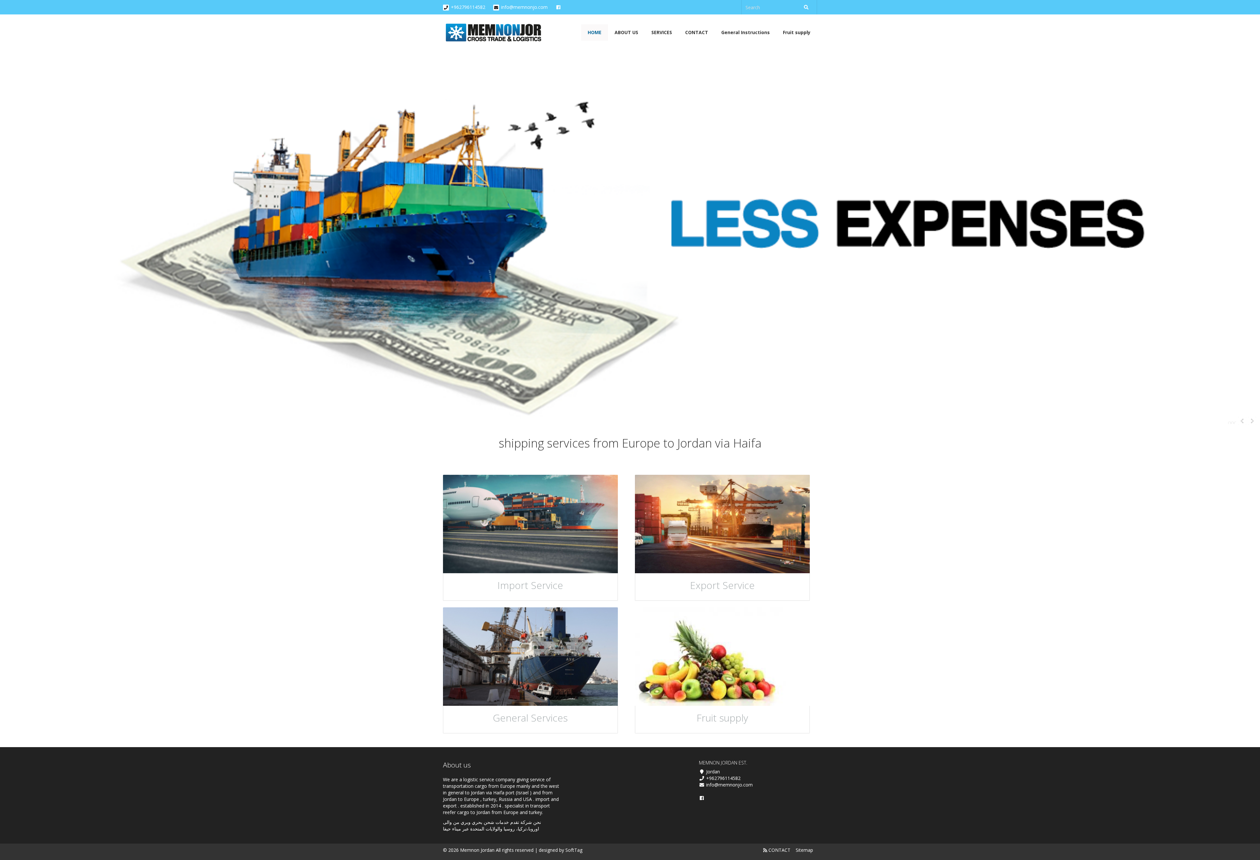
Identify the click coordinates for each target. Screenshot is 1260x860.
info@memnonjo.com (524, 7)
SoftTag (573, 850)
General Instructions (745, 32)
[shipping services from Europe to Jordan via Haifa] (494, 32)
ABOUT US (626, 32)
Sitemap (804, 850)
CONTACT (696, 32)
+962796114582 (468, 7)
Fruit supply (796, 32)
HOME (594, 32)
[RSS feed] (765, 850)
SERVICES (661, 32)
